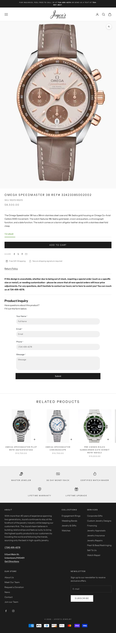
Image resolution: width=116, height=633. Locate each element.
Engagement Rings (71, 515)
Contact (9, 597)
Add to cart (58, 245)
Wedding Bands (69, 520)
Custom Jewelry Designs (99, 520)
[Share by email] (26, 254)
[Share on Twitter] (18, 254)
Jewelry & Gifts (69, 525)
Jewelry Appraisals (96, 530)
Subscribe (82, 598)
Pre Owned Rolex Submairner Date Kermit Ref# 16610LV (95, 450)
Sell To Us (91, 550)
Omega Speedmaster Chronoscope (58, 448)
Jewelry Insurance (96, 535)
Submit (58, 376)
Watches (66, 530)
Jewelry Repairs (94, 540)
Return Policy (11, 268)
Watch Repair (93, 555)
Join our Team (11, 602)
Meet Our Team (12, 582)
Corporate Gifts (94, 515)
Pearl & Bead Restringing (99, 545)
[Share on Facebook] (14, 254)
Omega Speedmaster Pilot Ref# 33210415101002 (21, 448)
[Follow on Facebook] (6, 610)
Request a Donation (14, 587)
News (7, 592)
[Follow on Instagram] (13, 610)
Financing (92, 525)
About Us (9, 577)
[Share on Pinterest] (22, 254)
